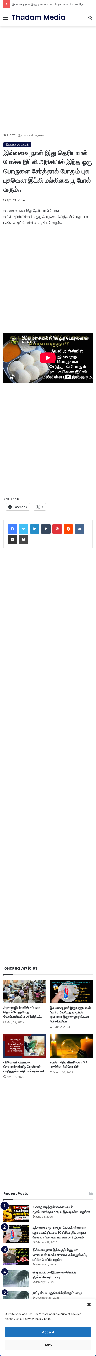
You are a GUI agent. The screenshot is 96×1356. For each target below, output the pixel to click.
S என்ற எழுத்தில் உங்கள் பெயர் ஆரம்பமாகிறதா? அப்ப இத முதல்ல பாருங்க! (61, 1209)
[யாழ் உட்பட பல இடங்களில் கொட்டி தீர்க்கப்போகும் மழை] (16, 1278)
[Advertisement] (48, 78)
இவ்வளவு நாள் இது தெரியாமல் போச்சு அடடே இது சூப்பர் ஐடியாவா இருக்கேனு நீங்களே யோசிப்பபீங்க (70, 1014)
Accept (48, 1332)
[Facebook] (12, 529)
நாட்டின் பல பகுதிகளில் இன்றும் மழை (57, 1293)
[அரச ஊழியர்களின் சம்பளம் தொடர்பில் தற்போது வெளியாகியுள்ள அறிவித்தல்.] (24, 991)
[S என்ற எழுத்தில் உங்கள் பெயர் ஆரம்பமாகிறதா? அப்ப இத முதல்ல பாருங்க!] (16, 1213)
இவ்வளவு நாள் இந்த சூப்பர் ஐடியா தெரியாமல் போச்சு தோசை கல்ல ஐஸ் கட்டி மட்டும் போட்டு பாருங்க (60, 1255)
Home (11, 135)
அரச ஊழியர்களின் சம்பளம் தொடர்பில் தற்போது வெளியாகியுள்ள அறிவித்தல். (22, 1012)
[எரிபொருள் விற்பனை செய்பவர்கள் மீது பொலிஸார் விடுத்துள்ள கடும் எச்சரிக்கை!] (24, 1046)
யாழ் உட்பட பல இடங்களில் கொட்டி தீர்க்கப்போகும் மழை (54, 1274)
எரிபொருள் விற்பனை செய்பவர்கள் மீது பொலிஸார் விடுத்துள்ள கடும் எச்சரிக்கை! (23, 1066)
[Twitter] (23, 529)
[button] (89, 1304)
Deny (48, 1345)
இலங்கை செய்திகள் (31, 135)
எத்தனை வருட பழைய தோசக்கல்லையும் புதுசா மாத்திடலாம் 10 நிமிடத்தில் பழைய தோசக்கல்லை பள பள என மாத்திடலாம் (59, 1232)
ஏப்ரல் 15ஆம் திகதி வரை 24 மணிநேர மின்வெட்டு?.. (69, 1064)
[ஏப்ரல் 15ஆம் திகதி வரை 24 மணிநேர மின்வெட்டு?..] (71, 1046)
